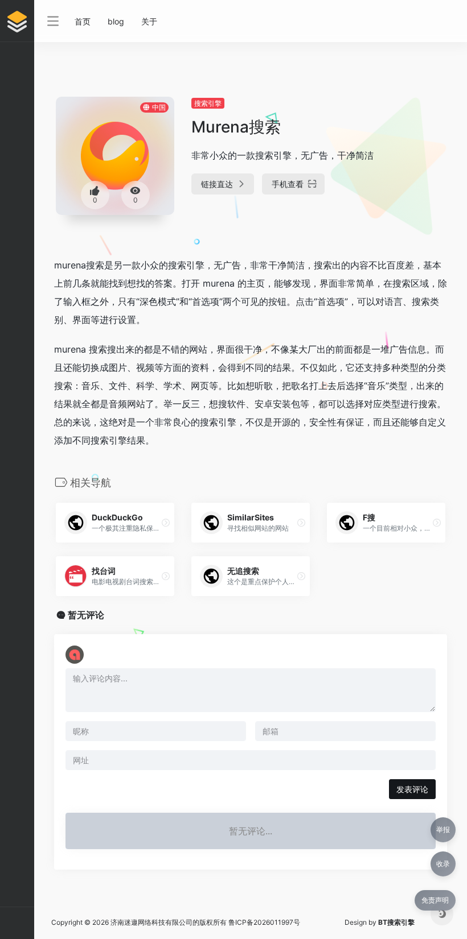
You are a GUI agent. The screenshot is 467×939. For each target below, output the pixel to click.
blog (116, 21)
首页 (83, 21)
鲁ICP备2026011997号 (264, 922)
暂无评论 (86, 615)
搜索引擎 (208, 103)
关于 (149, 21)
